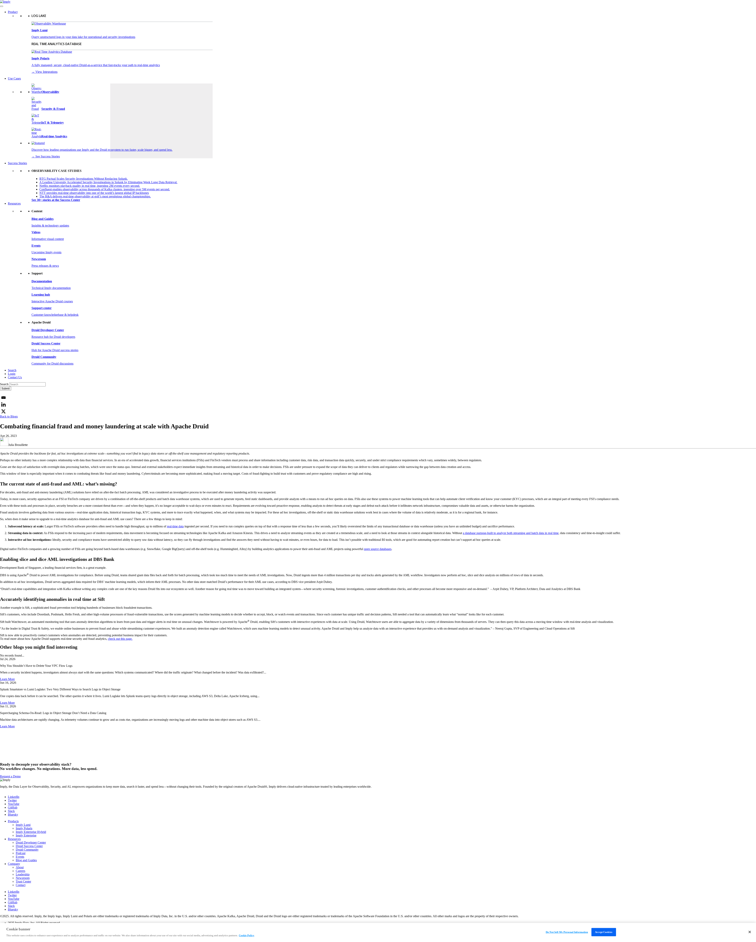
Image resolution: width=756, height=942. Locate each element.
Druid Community (27, 849)
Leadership (23, 874)
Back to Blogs (9, 416)
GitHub (12, 807)
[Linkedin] (3, 404)
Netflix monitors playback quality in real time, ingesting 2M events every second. (89, 185)
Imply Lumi (23, 824)
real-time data (175, 526)
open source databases (377, 549)
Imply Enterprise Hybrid (31, 832)
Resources (14, 203)
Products (13, 821)
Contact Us (15, 377)
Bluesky (13, 814)
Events (20, 856)
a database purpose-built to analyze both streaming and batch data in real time (511, 533)
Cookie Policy (246, 935)
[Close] (749, 932)
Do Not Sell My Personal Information (567, 932)
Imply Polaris (24, 828)
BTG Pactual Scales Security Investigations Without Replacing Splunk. (83, 178)
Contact (20, 885)
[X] (3, 411)
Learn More (7, 679)
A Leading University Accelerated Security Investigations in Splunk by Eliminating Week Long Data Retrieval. (108, 182)
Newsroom (23, 878)
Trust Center (23, 881)
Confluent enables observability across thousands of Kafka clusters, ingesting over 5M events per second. (104, 189)
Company (14, 863)
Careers (20, 871)
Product (13, 12)
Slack (11, 811)
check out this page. (120, 638)
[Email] (3, 397)
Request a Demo (10, 776)
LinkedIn (13, 796)
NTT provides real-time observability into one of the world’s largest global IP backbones (94, 193)
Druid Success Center (29, 846)
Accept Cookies (603, 932)
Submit (6, 388)
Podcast (20, 853)
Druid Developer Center (31, 842)
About (20, 867)
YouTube (13, 804)
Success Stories (17, 163)
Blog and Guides (26, 860)
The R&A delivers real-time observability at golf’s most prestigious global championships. (95, 196)
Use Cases (14, 78)
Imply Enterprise (26, 835)
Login (11, 373)
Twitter (12, 800)
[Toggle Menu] (1, 6)
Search (12, 370)
